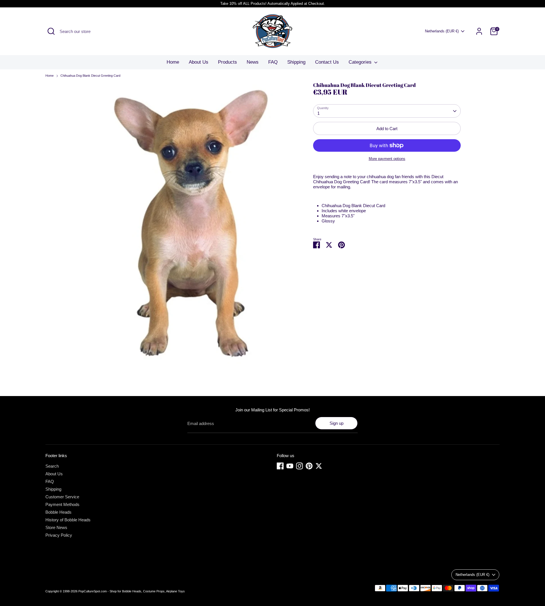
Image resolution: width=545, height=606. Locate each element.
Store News (56, 527)
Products (227, 62)
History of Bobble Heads (68, 519)
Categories (361, 62)
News (253, 62)
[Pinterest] (309, 466)
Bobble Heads (58, 512)
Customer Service (62, 496)
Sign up (336, 423)
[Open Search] (51, 31)
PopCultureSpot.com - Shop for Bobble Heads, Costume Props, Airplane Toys (131, 591)
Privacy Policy (58, 535)
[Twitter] (318, 466)
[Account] (479, 31)
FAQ (273, 62)
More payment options (387, 159)
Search (52, 466)
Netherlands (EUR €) (442, 31)
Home (173, 62)
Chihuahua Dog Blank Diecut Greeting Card (90, 75)
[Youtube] (289, 466)
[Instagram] (299, 466)
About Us (198, 62)
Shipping (296, 62)
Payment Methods (62, 504)
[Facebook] (280, 466)
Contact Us (327, 62)
